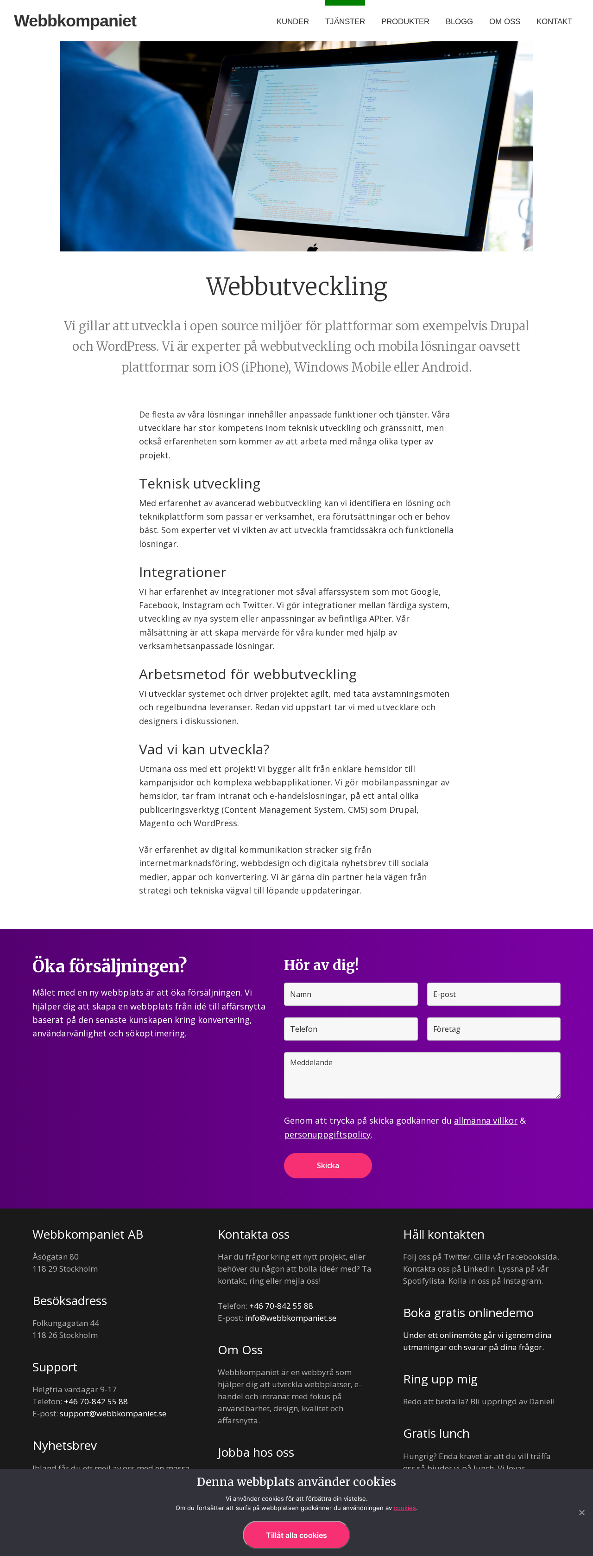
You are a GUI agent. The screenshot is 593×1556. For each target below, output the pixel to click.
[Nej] (581, 1512)
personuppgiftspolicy (327, 1134)
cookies (405, 1507)
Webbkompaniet (75, 20)
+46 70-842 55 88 (96, 1401)
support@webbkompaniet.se (113, 1413)
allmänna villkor (485, 1120)
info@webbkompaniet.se (290, 1317)
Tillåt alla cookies (296, 1535)
